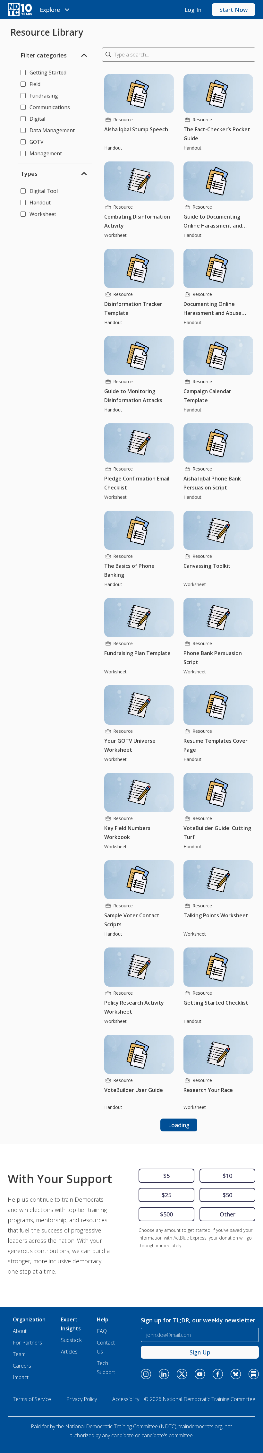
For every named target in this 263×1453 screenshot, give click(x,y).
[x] (182, 1374)
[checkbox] (23, 72)
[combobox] (178, 55)
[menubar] (55, 10)
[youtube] (200, 1374)
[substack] (254, 1374)
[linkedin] (164, 1374)
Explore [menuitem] (50, 9)
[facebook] (218, 1374)
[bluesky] (236, 1374)
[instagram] (146, 1374)
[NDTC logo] (20, 9)
